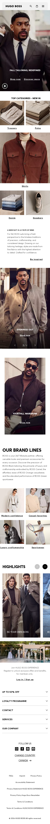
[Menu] (43, 6)
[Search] (31, 6)
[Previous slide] (15, 345)
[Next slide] (35, 345)
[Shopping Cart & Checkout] (37, 6)
